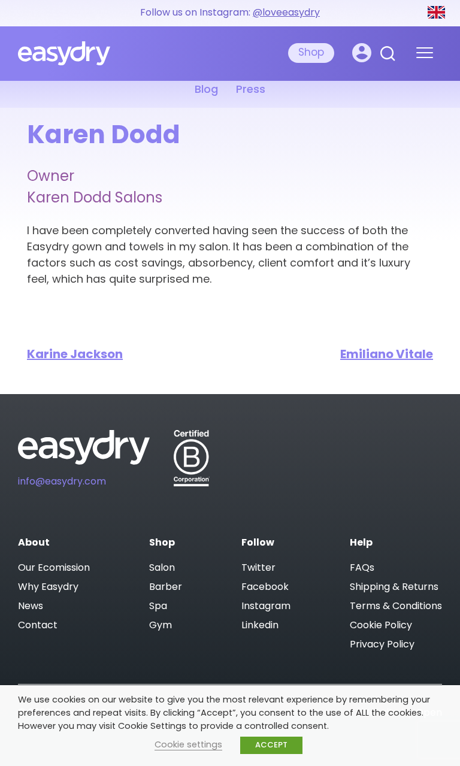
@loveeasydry (286, 13)
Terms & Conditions (396, 606)
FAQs (362, 568)
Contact (38, 626)
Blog (206, 90)
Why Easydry (48, 587)
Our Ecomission (54, 568)
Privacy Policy (382, 645)
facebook (265, 587)
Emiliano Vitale (386, 355)
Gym (160, 626)
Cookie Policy (381, 626)
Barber (165, 587)
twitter (258, 568)
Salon (162, 568)
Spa (158, 606)
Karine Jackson (75, 355)
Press (250, 90)
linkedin (260, 626)
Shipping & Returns (394, 587)
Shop (311, 53)
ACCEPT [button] (271, 745)
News (30, 606)
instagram (265, 606)
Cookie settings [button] (188, 745)
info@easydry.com (62, 482)
